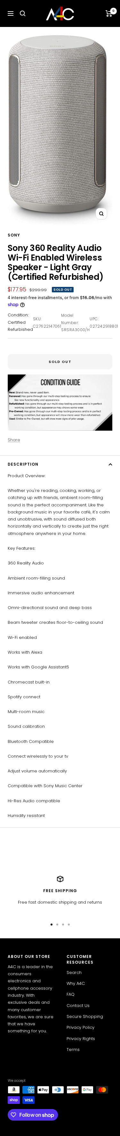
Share (14, 440)
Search (74, 972)
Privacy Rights (81, 1039)
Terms (73, 1049)
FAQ (71, 994)
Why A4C (76, 983)
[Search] (23, 13)
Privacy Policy (80, 1027)
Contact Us (78, 1006)
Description (23, 464)
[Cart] (109, 13)
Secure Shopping (85, 1016)
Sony (14, 235)
